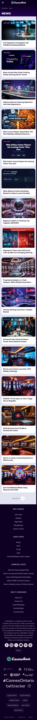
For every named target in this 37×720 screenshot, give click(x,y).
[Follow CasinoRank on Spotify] (26, 645)
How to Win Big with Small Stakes (18, 577)
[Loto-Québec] (29, 669)
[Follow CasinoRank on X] (16, 645)
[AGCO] (9, 669)
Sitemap (31, 717)
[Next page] (23, 498)
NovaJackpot (18, 525)
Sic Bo (18, 549)
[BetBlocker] (15, 685)
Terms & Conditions (9, 717)
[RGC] (5, 674)
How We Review (18, 605)
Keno (18, 546)
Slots (18, 553)
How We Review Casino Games (18, 556)
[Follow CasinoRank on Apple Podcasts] (30, 645)
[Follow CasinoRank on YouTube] (21, 645)
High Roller (18, 522)
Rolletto (18, 518)
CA (17, 650)
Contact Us (18, 601)
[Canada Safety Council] (20, 669)
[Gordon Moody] (15, 674)
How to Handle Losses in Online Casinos (18, 584)
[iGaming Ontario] (28, 674)
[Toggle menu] (3, 3)
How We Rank (18, 608)
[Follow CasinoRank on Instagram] (11, 645)
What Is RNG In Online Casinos (18, 581)
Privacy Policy (19, 612)
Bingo (18, 542)
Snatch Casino (18, 529)
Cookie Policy (21, 717)
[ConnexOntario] (18, 680)
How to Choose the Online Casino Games (18, 573)
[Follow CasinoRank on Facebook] (7, 645)
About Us (18, 598)
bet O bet (18, 515)
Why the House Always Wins (18, 570)
